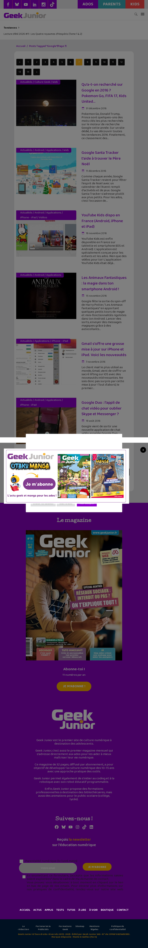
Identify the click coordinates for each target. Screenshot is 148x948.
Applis (49, 910)
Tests (60, 910)
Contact (123, 910)
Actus (37, 910)
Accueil (25, 910)
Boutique (107, 910)
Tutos (71, 910)
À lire (82, 910)
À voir (93, 910)
